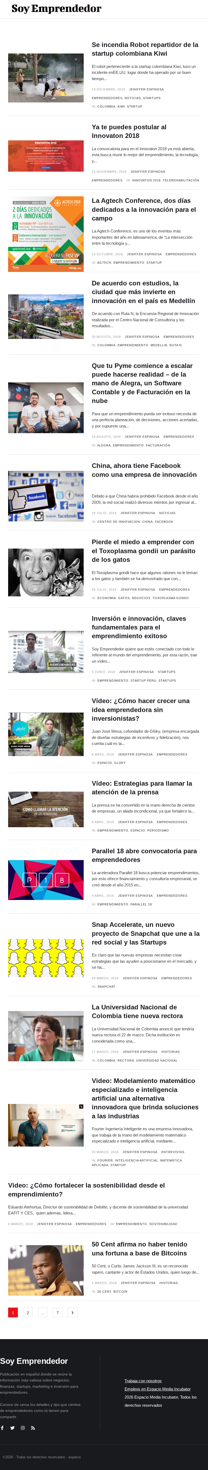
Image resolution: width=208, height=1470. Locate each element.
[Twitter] (12, 1428)
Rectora (126, 1060)
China (147, 521)
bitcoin (120, 1291)
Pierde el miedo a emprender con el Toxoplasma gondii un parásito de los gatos (144, 550)
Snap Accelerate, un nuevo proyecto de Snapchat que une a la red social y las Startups (146, 933)
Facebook (164, 521)
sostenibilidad (163, 1224)
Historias (170, 1051)
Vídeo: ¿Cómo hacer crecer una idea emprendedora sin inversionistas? (141, 709)
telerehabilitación (181, 180)
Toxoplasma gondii (170, 598)
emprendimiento (128, 262)
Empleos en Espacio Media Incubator (158, 1389)
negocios (141, 598)
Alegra (104, 445)
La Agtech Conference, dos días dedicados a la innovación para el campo (144, 209)
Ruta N (176, 345)
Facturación (158, 445)
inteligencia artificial (136, 1160)
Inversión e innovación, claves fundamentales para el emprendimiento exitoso (139, 627)
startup (134, 106)
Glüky (120, 762)
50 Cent (104, 1291)
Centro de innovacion (119, 521)
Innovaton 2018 (146, 180)
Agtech (104, 262)
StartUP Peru (143, 680)
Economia (107, 598)
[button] (181, 9)
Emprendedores (107, 98)
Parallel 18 (141, 904)
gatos (124, 598)
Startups (152, 98)
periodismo (158, 830)
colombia (106, 106)
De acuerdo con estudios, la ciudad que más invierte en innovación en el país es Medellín (143, 291)
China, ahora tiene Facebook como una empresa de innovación (144, 474)
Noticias (133, 98)
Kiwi (121, 106)
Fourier (105, 1160)
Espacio (105, 762)
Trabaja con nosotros (143, 1380)
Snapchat (106, 986)
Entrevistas (172, 1152)
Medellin (159, 345)
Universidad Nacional (157, 1060)
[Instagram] (23, 1428)
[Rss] (33, 1428)
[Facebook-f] (2, 1428)
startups (167, 680)
